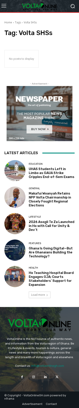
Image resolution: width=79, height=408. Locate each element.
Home (8, 22)
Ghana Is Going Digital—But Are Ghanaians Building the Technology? (51, 252)
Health (33, 268)
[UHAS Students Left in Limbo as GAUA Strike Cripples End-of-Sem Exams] (14, 170)
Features (35, 243)
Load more (38, 295)
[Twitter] (57, 376)
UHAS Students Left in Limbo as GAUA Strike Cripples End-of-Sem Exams (51, 173)
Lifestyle (35, 217)
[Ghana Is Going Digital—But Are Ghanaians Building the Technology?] (14, 250)
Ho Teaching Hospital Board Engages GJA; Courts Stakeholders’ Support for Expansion (51, 279)
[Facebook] (22, 376)
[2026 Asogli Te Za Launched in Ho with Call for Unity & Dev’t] (14, 223)
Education (36, 164)
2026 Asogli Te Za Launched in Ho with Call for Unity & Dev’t (51, 226)
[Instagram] (33, 376)
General (34, 188)
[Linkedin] (45, 376)
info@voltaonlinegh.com (47, 365)
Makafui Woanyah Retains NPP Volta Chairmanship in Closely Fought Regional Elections (50, 199)
